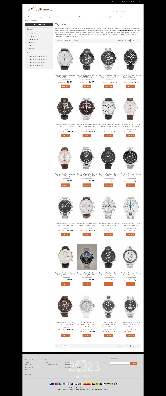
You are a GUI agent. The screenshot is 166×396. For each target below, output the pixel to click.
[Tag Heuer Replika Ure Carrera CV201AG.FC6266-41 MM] (87, 59)
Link (31, 45)
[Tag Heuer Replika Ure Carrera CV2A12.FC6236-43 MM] (65, 108)
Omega (48, 17)
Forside (27, 20)
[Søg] (139, 11)
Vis (125, 40)
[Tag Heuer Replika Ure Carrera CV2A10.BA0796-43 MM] (109, 59)
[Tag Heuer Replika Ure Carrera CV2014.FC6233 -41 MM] (109, 158)
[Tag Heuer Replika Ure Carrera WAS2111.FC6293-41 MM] (109, 108)
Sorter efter (59, 40)
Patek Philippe (121, 17)
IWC (95, 17)
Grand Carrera (34, 39)
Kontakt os (28, 365)
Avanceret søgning (51, 365)
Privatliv (28, 372)
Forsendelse (29, 367)
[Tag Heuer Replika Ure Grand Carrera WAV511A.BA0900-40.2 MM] (131, 306)
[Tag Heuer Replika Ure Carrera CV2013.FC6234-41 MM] (65, 306)
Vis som (76, 40)
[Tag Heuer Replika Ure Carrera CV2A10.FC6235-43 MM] (131, 59)
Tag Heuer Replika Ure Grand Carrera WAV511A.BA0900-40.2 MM (130, 324)
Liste (83, 40)
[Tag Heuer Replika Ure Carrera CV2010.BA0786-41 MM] (87, 257)
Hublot (78, 17)
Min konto (68, 362)
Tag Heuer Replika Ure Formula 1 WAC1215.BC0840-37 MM (87, 324)
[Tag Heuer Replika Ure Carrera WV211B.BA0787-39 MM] (87, 158)
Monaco (32, 48)
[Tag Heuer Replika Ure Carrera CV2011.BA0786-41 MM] (131, 257)
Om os (27, 362)
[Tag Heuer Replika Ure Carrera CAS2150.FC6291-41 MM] (65, 257)
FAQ (26, 369)
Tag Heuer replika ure (126, 31)
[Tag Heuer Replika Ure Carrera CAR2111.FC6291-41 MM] (87, 207)
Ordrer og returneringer (73, 367)
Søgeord (47, 362)
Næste (138, 40)
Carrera (32, 33)
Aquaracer (33, 42)
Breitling (38, 17)
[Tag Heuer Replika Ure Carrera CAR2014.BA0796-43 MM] (65, 207)
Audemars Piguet (106, 17)
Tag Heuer (67, 17)
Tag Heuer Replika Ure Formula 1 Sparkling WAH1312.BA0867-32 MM (109, 324)
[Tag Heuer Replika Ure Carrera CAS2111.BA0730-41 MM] (131, 207)
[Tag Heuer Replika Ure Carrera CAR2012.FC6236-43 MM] (65, 59)
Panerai (87, 17)
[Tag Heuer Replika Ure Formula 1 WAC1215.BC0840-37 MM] (87, 306)
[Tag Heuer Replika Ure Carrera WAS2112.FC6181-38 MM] (131, 108)
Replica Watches (98, 389)
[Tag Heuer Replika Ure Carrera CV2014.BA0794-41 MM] (131, 158)
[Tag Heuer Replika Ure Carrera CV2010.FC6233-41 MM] (109, 257)
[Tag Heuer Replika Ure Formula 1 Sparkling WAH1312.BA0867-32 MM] (109, 306)
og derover (37, 65)
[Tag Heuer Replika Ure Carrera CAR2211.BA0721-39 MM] (109, 207)
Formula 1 (33, 36)
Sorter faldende (71, 40)
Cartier (57, 17)
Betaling (28, 374)
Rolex (29, 17)
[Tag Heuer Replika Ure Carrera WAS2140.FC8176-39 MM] (65, 158)
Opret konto (68, 365)
